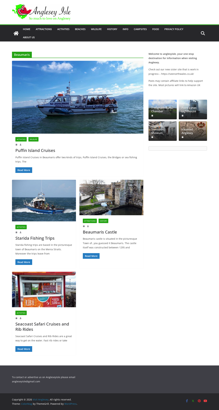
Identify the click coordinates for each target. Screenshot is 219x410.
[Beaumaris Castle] (111, 197)
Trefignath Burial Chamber (162, 109)
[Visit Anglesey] (16, 33)
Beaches (80, 29)
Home (26, 29)
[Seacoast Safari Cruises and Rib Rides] (44, 289)
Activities (63, 29)
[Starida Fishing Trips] (44, 200)
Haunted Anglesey (187, 131)
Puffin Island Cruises (35, 150)
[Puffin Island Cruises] (77, 97)
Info (125, 29)
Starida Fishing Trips (35, 238)
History (112, 29)
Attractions (44, 29)
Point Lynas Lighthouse (189, 109)
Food (155, 29)
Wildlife (96, 29)
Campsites (140, 29)
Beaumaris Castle (100, 232)
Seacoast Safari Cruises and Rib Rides (42, 326)
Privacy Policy (173, 29)
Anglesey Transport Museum (157, 129)
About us (29, 37)
